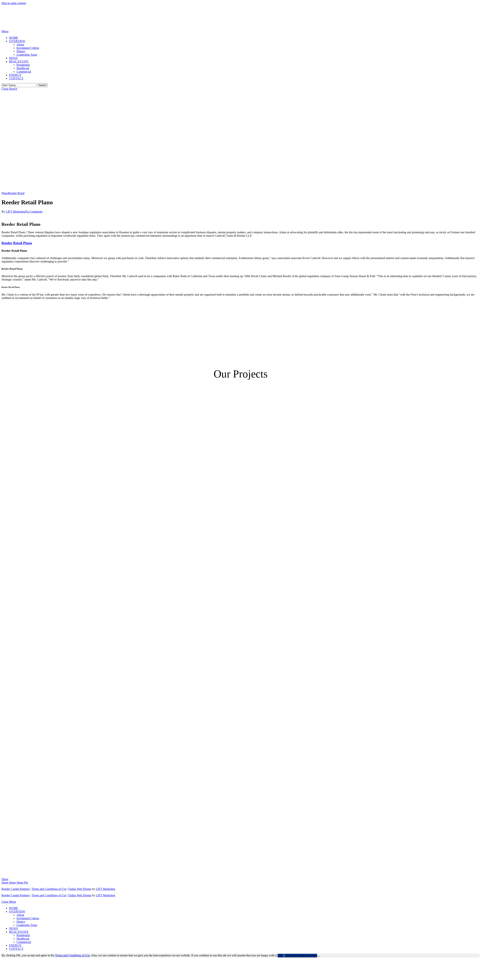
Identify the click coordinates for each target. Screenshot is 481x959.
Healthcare (23, 938)
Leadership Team (27, 925)
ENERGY (15, 945)
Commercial (24, 942)
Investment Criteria (28, 918)
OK (280, 955)
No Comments (33, 211)
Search (42, 85)
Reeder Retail (16, 193)
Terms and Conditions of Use (49, 889)
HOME (13, 908)
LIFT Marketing (15, 211)
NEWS (13, 928)
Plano (5, 193)
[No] (318, 956)
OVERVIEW (17, 911)
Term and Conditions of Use (300, 955)
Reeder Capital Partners (15, 889)
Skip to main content (14, 3)
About (20, 914)
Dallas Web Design (79, 889)
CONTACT (16, 948)
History (21, 921)
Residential (23, 935)
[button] (5, 31)
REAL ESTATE (19, 931)
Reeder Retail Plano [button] (17, 243)
